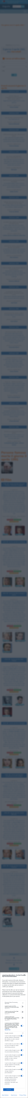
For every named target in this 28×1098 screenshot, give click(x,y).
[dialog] (14, 1035)
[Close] (24, 975)
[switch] (22, 1006)
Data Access (14, 1095)
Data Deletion (5, 1095)
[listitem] (14, 1003)
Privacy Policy (22, 1095)
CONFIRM (8, 1089)
